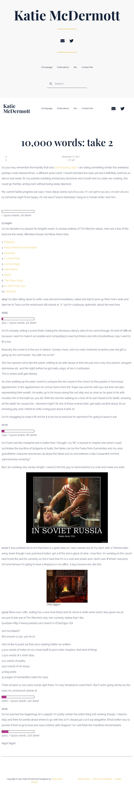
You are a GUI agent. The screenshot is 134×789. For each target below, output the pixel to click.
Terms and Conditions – (103, 779)
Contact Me (87, 67)
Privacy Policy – (85, 779)
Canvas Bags (12, 264)
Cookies (118, 779)
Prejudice (9, 242)
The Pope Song (13, 280)
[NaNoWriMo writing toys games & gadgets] (67, 211)
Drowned (9, 253)
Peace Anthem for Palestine (20, 247)
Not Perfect (11, 269)
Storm (7, 275)
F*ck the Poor (12, 258)
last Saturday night (66, 167)
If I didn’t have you (14, 285)
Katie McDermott (67, 15)
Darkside (11, 291)
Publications (63, 67)
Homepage (46, 67)
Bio (75, 67)
